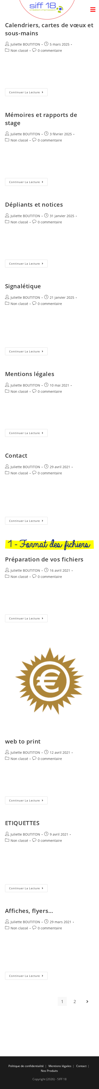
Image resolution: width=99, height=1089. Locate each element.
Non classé (19, 50)
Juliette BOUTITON (25, 44)
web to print (23, 741)
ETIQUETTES (22, 823)
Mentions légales (30, 374)
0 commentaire (50, 50)
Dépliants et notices (34, 204)
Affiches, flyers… (29, 911)
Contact (16, 455)
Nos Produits (49, 1071)
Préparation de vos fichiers (44, 559)
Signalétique (23, 286)
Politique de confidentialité (26, 1066)
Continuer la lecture (24, 92)
